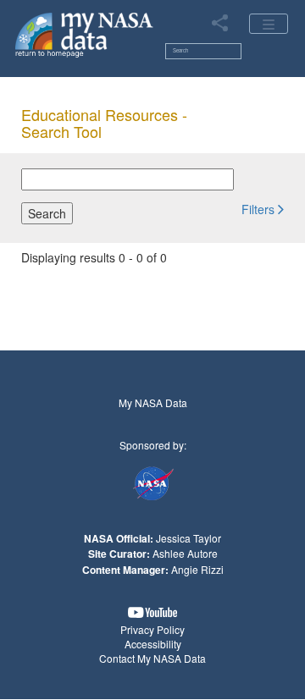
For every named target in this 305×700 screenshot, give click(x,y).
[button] (262, 208)
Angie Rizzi (197, 569)
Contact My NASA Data (152, 658)
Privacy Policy (152, 629)
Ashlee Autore (185, 553)
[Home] (84, 33)
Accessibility (153, 644)
